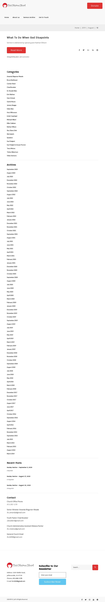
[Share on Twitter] (83, 50)
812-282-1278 (17, 578)
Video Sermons (12, 155)
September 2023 (12, 169)
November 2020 (12, 270)
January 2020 (11, 306)
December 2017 (12, 392)
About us (16, 17)
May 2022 (10, 205)
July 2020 (10, 284)
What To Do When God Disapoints (28, 37)
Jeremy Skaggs (11, 105)
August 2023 (11, 173)
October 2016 (11, 414)
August (91, 28)
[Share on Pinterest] (97, 50)
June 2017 (10, 407)
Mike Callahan (11, 123)
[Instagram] (89, 599)
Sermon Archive (29, 17)
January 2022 (11, 220)
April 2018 (10, 381)
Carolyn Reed (11, 83)
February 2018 (11, 389)
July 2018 (10, 371)
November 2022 (12, 184)
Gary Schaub (11, 98)
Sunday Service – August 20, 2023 (19, 485)
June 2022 (10, 202)
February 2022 (11, 216)
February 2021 (11, 259)
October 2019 (11, 317)
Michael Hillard (11, 119)
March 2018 (10, 385)
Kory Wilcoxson (12, 112)
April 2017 (10, 410)
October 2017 (11, 399)
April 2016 (10, 425)
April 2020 (10, 295)
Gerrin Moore (11, 101)
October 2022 (11, 187)
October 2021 (11, 230)
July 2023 (10, 176)
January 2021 (11, 263)
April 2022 (10, 209)
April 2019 (10, 338)
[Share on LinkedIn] (93, 50)
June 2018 (10, 374)
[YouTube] (93, 599)
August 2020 (11, 281)
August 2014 (11, 450)
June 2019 (10, 331)
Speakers (10, 137)
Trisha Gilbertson (12, 152)
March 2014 (10, 453)
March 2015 (10, 443)
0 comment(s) (24, 57)
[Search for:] (81, 567)
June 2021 (10, 245)
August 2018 (11, 367)
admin (17, 57)
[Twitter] (85, 599)
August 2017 (11, 403)
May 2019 (10, 335)
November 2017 (12, 396)
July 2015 (10, 439)
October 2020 (11, 274)
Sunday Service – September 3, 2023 (19, 467)
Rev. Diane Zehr (12, 130)
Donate (95, 5)
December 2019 (12, 309)
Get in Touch (44, 17)
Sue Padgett (11, 141)
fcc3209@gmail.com (14, 537)
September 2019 (12, 320)
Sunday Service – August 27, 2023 (18, 476)
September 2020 (12, 277)
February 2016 (11, 428)
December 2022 (12, 180)
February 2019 (11, 345)
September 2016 (12, 417)
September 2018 (12, 363)
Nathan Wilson (11, 127)
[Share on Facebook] (79, 50)
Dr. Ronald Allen (12, 91)
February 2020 (11, 302)
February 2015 (11, 446)
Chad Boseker (11, 87)
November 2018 (12, 356)
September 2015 (12, 435)
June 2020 (10, 288)
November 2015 (12, 432)
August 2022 (11, 194)
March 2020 (10, 299)
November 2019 (12, 313)
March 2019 (10, 342)
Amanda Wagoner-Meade (15, 76)
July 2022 (10, 198)
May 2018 (10, 378)
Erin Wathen (11, 94)
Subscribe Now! (52, 581)
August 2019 (11, 324)
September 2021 (12, 234)
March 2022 (10, 212)
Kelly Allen (10, 109)
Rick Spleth (10, 134)
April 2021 (10, 252)
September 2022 (12, 191)
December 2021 (12, 223)
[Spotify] (97, 599)
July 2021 (10, 241)
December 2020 (12, 266)
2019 (84, 28)
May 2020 (10, 292)
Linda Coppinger (12, 116)
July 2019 (10, 327)
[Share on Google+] (88, 50)
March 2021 (10, 256)
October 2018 (11, 360)
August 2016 (11, 421)
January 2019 (11, 349)
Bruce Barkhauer (12, 80)
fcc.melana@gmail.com (16, 529)
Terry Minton (11, 148)
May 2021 (10, 248)
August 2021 (11, 238)
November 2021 (12, 227)
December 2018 (12, 353)
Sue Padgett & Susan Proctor (16, 145)
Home (7, 17)
